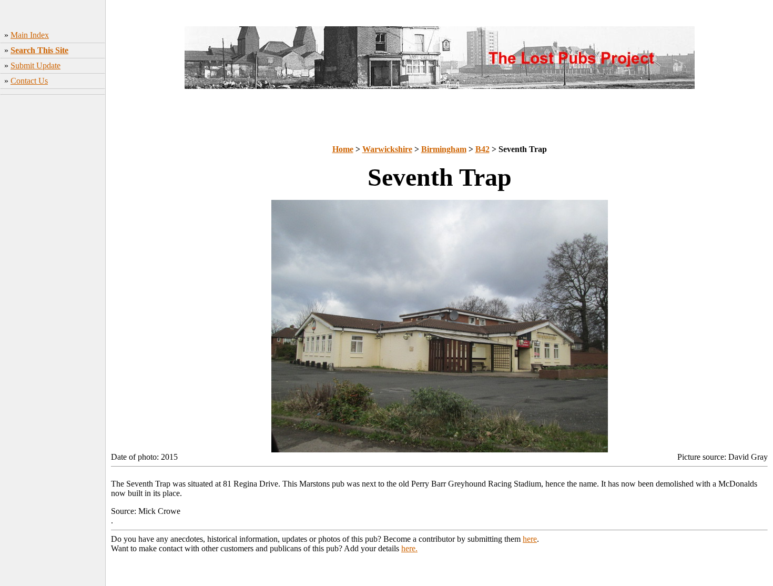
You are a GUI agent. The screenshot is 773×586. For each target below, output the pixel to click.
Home (342, 149)
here (530, 538)
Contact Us (29, 80)
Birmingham (443, 149)
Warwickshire (387, 149)
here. (409, 548)
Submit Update (35, 65)
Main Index (30, 35)
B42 (482, 149)
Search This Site (39, 50)
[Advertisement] (53, 263)
